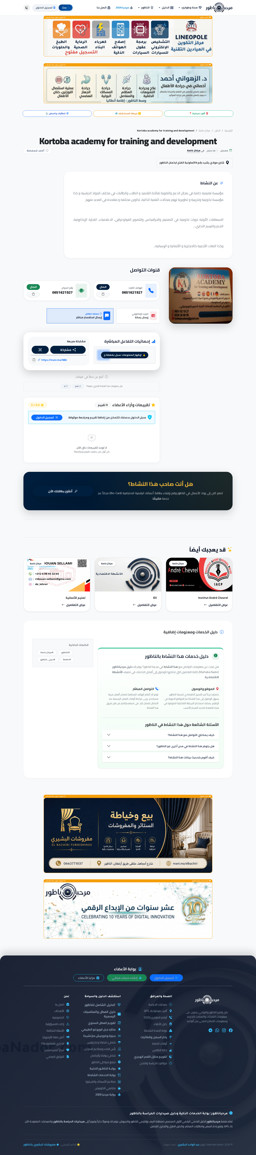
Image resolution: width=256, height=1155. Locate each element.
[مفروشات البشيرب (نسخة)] (128, 835)
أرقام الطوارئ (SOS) (155, 1017)
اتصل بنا (101, 7)
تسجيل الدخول (45, 417)
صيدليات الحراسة (157, 1005)
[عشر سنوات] (128, 910)
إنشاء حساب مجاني (125, 978)
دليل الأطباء (160, 1024)
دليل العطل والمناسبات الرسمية (99, 1014)
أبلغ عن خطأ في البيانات (89, 377)
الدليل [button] (165, 7)
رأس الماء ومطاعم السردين (100, 1049)
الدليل (217, 130)
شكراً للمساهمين (54, 1050)
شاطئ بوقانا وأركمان (103, 1056)
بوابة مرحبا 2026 (105, 1095)
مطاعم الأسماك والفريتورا (100, 1082)
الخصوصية (58, 1017)
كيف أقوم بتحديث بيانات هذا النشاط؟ (191, 757)
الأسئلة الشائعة (55, 1031)
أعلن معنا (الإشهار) (53, 1037)
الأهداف (59, 1011)
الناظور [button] (145, 7)
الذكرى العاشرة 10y (52, 1044)
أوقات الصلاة (159, 1044)
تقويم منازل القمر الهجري (150, 1057)
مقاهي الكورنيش (105, 1088)
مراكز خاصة (204, 130)
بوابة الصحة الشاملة (155, 1031)
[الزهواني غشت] (128, 84)
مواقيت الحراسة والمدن (153, 1063)
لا (65, 386)
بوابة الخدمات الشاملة (101, 1075)
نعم (77, 386)
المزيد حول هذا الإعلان (54, 17)
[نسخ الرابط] (34, 360)
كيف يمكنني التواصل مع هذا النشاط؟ (191, 734)
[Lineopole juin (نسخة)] (128, 37)
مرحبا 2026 (122, 7)
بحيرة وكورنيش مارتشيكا (99, 1036)
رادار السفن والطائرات (153, 1037)
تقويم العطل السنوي (102, 1023)
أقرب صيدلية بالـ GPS (155, 1011)
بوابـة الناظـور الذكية (103, 1068)
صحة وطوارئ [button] (190, 7)
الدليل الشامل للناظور (100, 1005)
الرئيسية (229, 130)
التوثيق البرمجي (55, 1057)
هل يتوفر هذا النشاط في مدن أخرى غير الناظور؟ (185, 746)
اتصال (103, 286)
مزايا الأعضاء (87, 978)
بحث (64, 7)
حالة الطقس (159, 1050)
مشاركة (65, 350)
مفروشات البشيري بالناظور (39, 1144)
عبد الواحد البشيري (188, 1144)
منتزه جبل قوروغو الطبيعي (98, 1029)
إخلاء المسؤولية (55, 1024)
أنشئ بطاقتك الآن (60, 491)
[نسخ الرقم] (103, 294)
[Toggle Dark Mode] (26, 7)
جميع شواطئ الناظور (103, 1062)
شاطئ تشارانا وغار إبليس (101, 1042)
